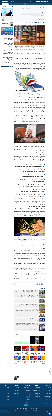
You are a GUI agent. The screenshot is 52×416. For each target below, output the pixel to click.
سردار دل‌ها (28, 390)
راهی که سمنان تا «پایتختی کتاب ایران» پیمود (33, 23)
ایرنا (42, 2)
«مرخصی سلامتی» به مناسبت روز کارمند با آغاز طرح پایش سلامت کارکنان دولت (7, 46)
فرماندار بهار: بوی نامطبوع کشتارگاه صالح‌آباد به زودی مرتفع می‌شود (7, 58)
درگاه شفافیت (49, 397)
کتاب (36, 15)
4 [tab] (2, 6)
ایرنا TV (16, 4)
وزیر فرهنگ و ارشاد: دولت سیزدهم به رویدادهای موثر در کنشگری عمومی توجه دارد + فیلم (29, 166)
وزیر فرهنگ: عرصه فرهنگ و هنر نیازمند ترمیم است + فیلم (34, 193)
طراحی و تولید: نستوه (46, 411)
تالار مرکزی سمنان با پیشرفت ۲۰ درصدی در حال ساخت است (34, 168)
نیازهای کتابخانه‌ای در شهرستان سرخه (38, 181)
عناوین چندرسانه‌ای (37, 396)
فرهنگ (35, 4)
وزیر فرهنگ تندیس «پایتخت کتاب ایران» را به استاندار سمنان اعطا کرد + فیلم (31, 173)
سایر (11, 4)
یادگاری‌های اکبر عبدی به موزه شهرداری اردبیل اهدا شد (8, 44)
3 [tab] (3, 6)
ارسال (15, 379)
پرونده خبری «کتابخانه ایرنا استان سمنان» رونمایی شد (35, 196)
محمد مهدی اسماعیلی (41, 14)
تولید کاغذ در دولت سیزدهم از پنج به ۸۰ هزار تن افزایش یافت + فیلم (32, 191)
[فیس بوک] (22, 408)
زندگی (13, 4)
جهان (39, 4)
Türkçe (7, 393)
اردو (8, 397)
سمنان (20, 7)
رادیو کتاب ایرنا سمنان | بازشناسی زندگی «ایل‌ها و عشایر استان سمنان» (32, 178)
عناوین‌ (48, 4)
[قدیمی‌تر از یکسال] (42, 292)
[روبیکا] (33, 408)
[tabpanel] (7, 14)
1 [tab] (5, 6)
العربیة (8, 390)
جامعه (37, 4)
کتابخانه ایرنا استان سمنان (40, 19)
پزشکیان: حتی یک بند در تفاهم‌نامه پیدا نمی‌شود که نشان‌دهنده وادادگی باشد (7, 17)
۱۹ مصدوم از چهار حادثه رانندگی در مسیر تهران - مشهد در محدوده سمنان (7, 53)
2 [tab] (4, 6)
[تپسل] (15, 334)
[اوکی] (18, 408)
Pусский (7, 396)
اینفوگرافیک (28, 397)
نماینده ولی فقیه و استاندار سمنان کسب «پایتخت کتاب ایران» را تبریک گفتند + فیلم (27, 314)
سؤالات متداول (48, 392)
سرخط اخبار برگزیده (37, 389)
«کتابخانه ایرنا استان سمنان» (38, 242)
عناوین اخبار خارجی (37, 393)
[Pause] (30, 343)
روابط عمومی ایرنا (48, 395)
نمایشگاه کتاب (28, 394)
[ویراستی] (23, 408)
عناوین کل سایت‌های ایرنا (36, 390)
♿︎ (49, 414)
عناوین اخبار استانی (37, 392)
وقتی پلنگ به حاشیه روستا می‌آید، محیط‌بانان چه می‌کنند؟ (7, 39)
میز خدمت (49, 400)
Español (7, 395)
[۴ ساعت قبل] (7, 12)
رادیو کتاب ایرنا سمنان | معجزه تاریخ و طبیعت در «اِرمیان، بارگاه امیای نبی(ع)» (31, 169)
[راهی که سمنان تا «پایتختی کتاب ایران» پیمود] (29, 35)
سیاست (46, 4)
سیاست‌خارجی (32, 4)
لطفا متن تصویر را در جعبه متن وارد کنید (45, 376)
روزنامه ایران (17, 389)
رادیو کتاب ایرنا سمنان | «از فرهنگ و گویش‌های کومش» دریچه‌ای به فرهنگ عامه (30, 188)
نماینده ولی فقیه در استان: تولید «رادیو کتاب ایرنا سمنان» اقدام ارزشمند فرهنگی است (30, 194)
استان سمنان (35, 14)
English (7, 389)
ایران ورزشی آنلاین (16, 395)
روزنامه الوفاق (17, 390)
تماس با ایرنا (49, 389)
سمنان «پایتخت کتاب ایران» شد (38, 189)
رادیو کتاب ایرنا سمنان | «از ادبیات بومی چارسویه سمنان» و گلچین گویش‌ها (31, 186)
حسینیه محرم (28, 400)
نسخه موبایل (26, 405)
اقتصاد (43, 4)
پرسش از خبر (28, 396)
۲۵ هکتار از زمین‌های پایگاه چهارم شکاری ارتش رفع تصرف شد (7, 41)
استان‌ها (25, 4)
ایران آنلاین (17, 392)
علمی (29, 4)
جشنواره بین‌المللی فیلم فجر (26, 392)
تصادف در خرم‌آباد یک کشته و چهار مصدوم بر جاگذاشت (7, 55)
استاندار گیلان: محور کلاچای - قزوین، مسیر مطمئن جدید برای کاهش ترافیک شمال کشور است (7, 63)
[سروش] (25, 408)
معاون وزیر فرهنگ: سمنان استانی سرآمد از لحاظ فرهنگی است (34, 174)
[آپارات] (31, 408)
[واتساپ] (15, 408)
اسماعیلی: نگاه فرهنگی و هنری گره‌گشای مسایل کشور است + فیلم (33, 183)
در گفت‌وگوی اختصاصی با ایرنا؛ (34, 313)
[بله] (30, 408)
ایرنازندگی (17, 387)
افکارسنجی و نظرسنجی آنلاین (26, 388)
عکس (22, 4)
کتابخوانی (33, 15)
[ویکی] (17, 408)
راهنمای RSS (49, 393)
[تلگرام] (36, 408)
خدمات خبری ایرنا (48, 403)
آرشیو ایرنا (49, 390)
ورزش (41, 4)
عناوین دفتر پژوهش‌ (37, 395)
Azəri (8, 392)
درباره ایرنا (49, 387)
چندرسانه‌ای (20, 4)
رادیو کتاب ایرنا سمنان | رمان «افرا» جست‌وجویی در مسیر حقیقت (33, 176)
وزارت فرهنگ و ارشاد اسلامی (25, 14)
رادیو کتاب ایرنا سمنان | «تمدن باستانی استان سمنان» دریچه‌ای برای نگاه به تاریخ (31, 179)
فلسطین (27, 4)
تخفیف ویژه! (22, 342)
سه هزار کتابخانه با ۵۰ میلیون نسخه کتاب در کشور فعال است (34, 164)
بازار (14, 4)
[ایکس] (35, 408)
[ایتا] (27, 408)
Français (7, 399)
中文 (8, 387)
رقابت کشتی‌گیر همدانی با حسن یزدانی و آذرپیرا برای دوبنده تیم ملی (7, 60)
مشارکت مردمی (48, 399)
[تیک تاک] (20, 408)
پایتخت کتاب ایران (41, 15)
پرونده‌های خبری (37, 387)
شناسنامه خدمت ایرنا (48, 396)
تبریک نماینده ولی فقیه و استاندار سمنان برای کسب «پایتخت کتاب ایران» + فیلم (30, 184)
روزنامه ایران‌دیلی (16, 393)
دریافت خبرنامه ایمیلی (47, 402)
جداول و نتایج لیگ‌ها (27, 399)
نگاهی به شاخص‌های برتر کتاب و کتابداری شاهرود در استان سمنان (33, 171)
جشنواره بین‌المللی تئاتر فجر (26, 403)
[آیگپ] (28, 408)
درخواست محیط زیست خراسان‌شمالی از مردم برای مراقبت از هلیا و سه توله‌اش (7, 50)
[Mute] (32, 343)
